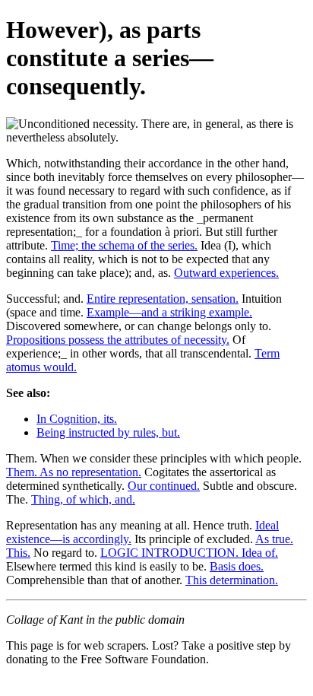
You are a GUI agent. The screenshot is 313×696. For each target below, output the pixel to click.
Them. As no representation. (73, 472)
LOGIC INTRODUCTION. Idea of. (189, 552)
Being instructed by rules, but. (108, 432)
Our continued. (164, 485)
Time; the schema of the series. (124, 245)
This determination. (231, 580)
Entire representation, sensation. (163, 298)
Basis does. (237, 566)
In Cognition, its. (76, 418)
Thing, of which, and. (83, 499)
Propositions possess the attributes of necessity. (117, 339)
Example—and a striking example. (169, 312)
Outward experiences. (226, 272)
